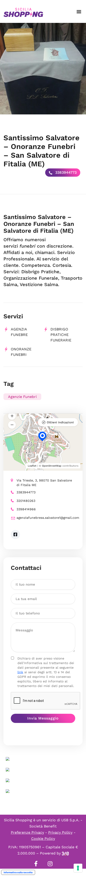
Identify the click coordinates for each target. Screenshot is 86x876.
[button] (79, 11)
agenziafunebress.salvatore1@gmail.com (46, 517)
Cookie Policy (43, 838)
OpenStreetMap (51, 465)
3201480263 (26, 501)
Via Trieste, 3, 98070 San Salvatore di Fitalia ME (44, 483)
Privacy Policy (60, 832)
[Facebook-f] (36, 863)
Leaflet (32, 465)
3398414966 (26, 509)
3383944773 (65, 172)
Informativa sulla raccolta (18, 872)
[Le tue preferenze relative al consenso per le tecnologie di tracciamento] (78, 868)
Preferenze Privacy (27, 832)
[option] (43, 68)
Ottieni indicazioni (60, 422)
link (20, 672)
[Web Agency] (65, 853)
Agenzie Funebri (22, 397)
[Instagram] (50, 863)
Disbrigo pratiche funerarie (60, 334)
